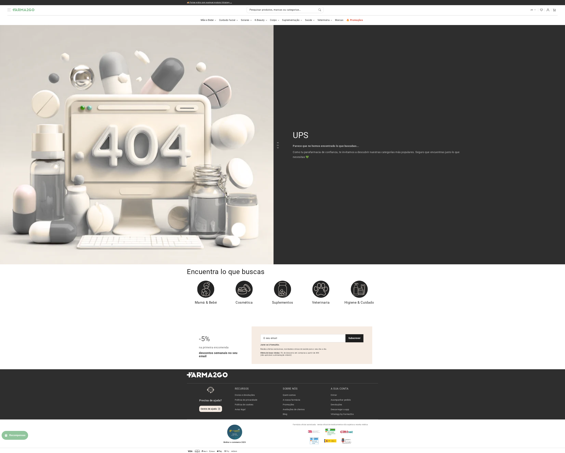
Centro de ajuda (209, 409)
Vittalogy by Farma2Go (342, 414)
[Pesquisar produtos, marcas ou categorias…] (319, 10)
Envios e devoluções (245, 395)
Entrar (334, 395)
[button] (554, 10)
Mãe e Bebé (207, 20)
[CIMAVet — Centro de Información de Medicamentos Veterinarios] (346, 431)
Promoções (288, 404)
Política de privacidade (246, 400)
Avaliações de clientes (294, 409)
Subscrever (354, 338)
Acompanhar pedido (341, 400)
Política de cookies (244, 404)
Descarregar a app (340, 409)
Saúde (308, 20)
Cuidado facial (227, 20)
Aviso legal (240, 409)
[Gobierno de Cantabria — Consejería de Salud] (346, 440)
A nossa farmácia (291, 400)
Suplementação (291, 20)
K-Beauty (260, 20)
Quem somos (289, 395)
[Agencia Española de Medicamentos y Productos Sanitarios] (314, 431)
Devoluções (336, 404)
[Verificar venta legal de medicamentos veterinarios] (314, 440)
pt (532, 10)
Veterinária (324, 20)
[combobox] (285, 10)
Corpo (273, 20)
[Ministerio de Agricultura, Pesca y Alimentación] (330, 440)
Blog (285, 414)
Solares (245, 20)
